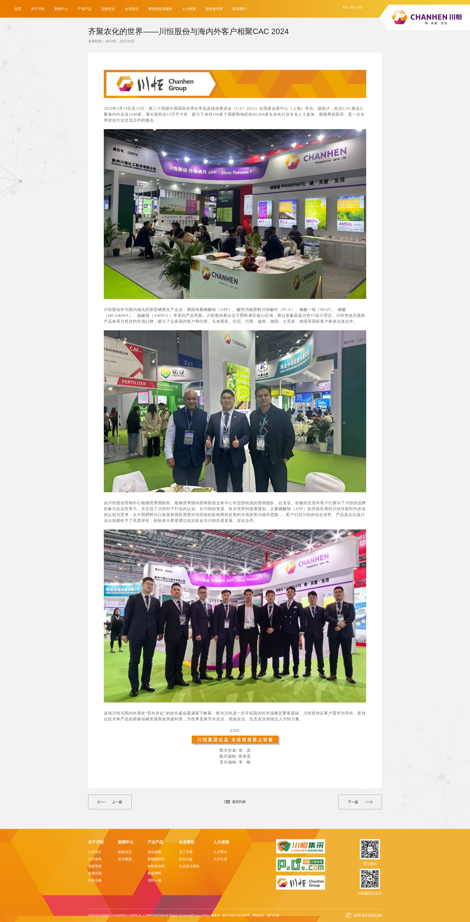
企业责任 (132, 9)
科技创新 (95, 880)
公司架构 (95, 859)
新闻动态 (125, 852)
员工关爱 (186, 852)
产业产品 (85, 9)
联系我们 (239, 9)
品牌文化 (108, 9)
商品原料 (154, 852)
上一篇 (117, 802)
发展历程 (95, 873)
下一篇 (353, 802)
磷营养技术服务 (160, 9)
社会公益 (186, 859)
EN (345, 7)
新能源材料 (156, 859)
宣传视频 (125, 859)
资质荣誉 (95, 866)
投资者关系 (214, 9)
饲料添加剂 (156, 866)
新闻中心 (61, 9)
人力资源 (189, 9)
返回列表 (239, 802)
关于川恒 (38, 9)
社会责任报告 (189, 866)
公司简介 (95, 852)
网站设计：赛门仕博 (266, 915)
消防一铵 (154, 880)
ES (360, 7)
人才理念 (220, 852)
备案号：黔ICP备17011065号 (230, 915)
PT (353, 7)
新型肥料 (154, 873)
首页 (17, 9)
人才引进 (220, 859)
